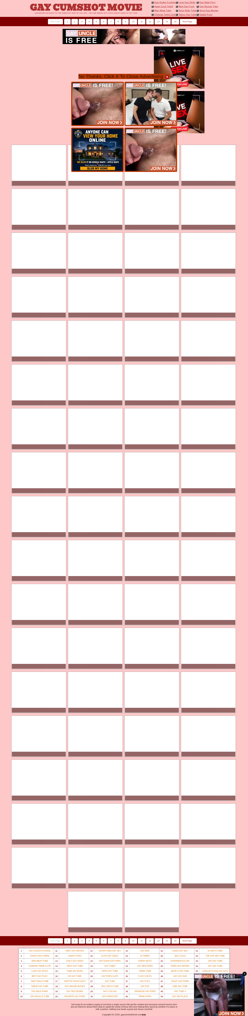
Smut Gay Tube (69, 966)
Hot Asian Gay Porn (105, 961)
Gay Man (138, 951)
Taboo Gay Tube (187, 14)
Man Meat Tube (162, 10)
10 (133, 21)
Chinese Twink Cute (165, 14)
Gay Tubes (103, 966)
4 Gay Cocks (139, 976)
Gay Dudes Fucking (164, 2)
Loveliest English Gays (212, 971)
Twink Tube (138, 971)
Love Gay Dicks (187, 2)
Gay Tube (102, 981)
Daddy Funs (205, 14)
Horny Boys (139, 961)
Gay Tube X (173, 991)
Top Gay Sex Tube (210, 956)
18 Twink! (138, 956)
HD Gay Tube (68, 976)
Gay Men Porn (139, 966)
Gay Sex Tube (209, 966)
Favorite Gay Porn (70, 996)
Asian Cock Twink (163, 6)
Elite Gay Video (104, 956)
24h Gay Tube (209, 961)
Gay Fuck (138, 981)
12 (150, 21)
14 (167, 21)
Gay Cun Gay (103, 991)
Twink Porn (138, 996)
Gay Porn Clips (104, 976)
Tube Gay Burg (69, 971)
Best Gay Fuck (186, 6)
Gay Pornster (104, 996)
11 (142, 21)
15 (175, 21)
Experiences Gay (175, 961)
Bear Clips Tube (175, 971)
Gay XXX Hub (174, 976)
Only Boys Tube (104, 986)
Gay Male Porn (207, 2)
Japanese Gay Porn (141, 991)
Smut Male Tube (187, 10)
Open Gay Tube (104, 971)
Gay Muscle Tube (208, 6)
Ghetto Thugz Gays (70, 981)
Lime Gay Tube (174, 986)
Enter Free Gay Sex (105, 951)
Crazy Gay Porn (175, 981)
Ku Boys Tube (209, 951)
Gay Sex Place (174, 996)
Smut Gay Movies (208, 10)
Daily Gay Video (69, 961)
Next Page (188, 21)
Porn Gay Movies (175, 966)
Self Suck (173, 956)
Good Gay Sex (174, 951)
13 (158, 21)
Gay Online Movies (70, 986)
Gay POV (137, 986)
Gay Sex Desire (69, 991)
